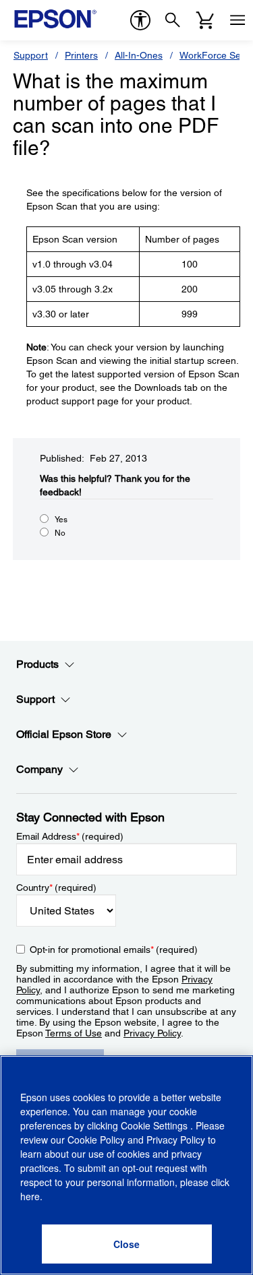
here (30, 1196)
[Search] (173, 20)
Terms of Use (73, 1033)
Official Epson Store (63, 734)
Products (37, 664)
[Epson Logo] (55, 19)
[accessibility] (140, 20)
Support (30, 55)
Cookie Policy (96, 1139)
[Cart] (205, 20)
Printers (81, 55)
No (60, 533)
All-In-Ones (139, 55)
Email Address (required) (69, 836)
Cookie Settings (155, 1125)
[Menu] (237, 20)
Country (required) (56, 887)
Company (39, 769)
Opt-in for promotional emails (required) (114, 949)
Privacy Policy (152, 1033)
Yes (61, 519)
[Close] (127, 1244)
